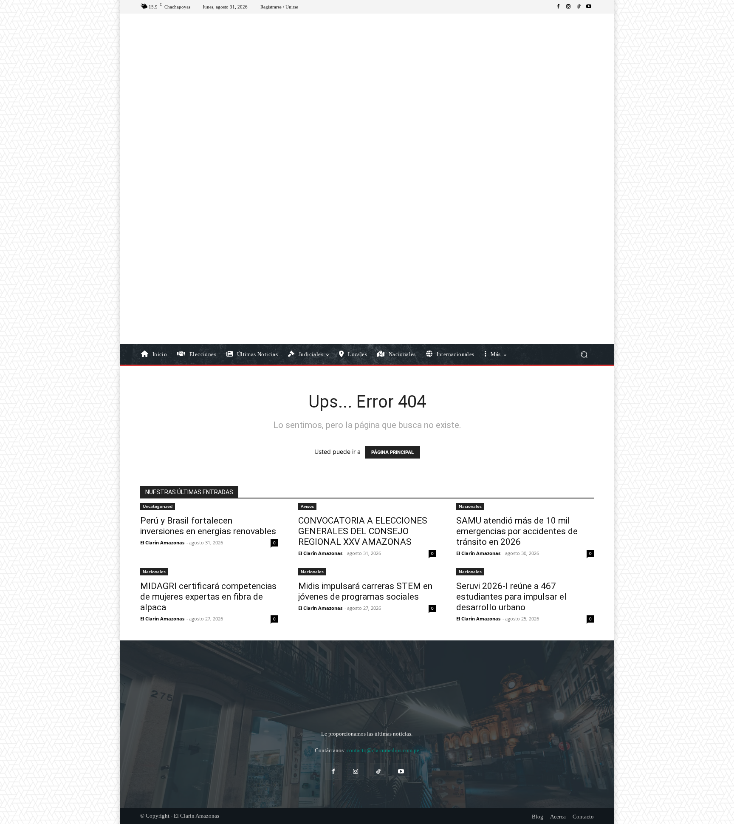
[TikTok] (578, 7)
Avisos (307, 506)
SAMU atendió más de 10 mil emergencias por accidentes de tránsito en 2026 (517, 531)
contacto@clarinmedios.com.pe (383, 750)
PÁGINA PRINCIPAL (392, 452)
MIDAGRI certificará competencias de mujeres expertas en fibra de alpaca (208, 596)
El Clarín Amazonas (162, 542)
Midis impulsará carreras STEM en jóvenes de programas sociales (365, 591)
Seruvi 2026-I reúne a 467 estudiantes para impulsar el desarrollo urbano (511, 596)
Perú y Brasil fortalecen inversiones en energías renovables (208, 525)
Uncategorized (157, 506)
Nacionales (470, 506)
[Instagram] (568, 7)
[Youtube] (589, 7)
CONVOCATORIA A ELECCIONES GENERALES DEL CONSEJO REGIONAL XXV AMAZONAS (362, 531)
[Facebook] (558, 7)
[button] (584, 355)
